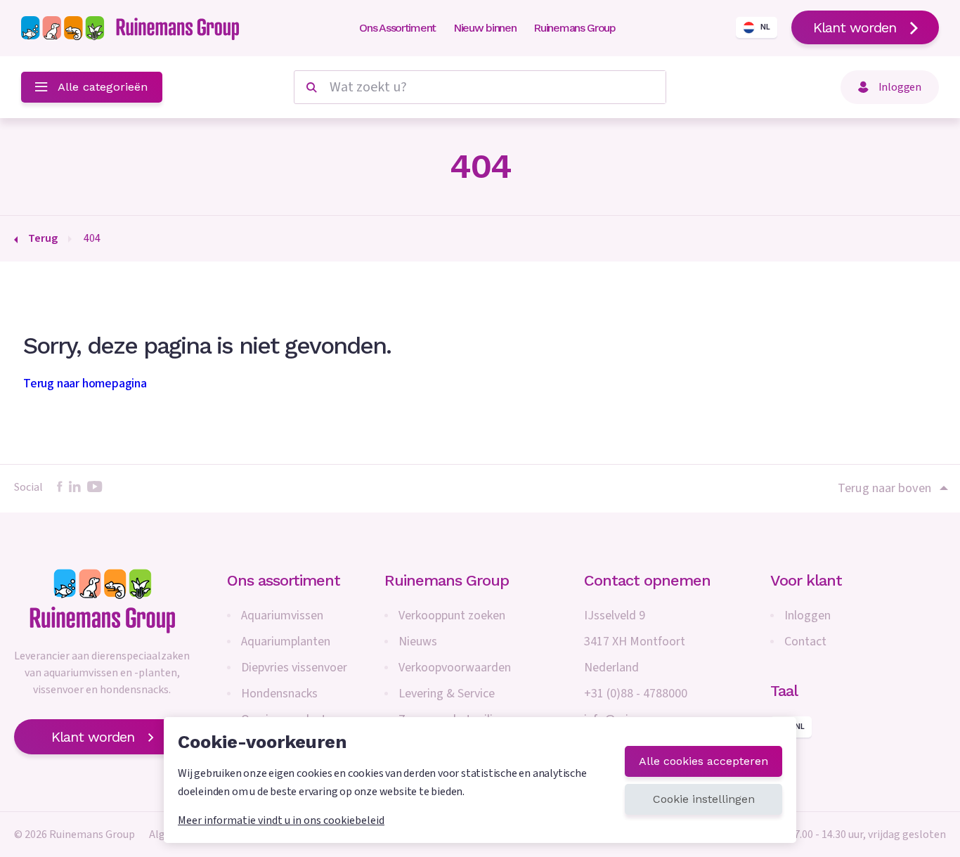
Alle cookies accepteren (703, 761)
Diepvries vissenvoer (294, 667)
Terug (43, 238)
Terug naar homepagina (85, 383)
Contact (805, 641)
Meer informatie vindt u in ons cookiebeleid (281, 820)
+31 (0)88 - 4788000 (635, 693)
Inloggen (807, 615)
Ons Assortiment (397, 27)
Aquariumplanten (285, 641)
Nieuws (417, 641)
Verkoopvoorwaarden (454, 667)
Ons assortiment (283, 580)
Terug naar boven (884, 488)
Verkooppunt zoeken (451, 615)
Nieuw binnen (484, 27)
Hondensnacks (279, 693)
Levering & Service (446, 693)
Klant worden (854, 27)
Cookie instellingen (704, 799)
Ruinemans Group (574, 27)
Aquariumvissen (282, 615)
